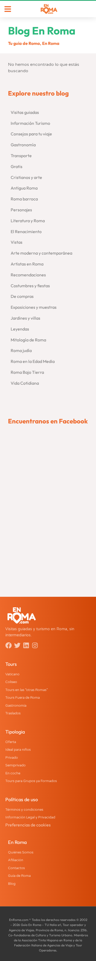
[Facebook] (8, 645)
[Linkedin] (26, 645)
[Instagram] (35, 645)
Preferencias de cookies (28, 824)
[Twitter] (17, 645)
